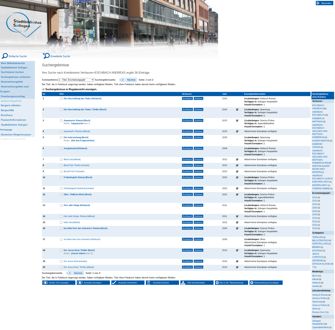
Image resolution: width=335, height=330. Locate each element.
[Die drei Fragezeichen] (82, 140)
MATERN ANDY (319, 185)
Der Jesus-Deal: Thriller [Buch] (79, 250)
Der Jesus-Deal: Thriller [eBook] (79, 267)
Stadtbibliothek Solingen (14, 67)
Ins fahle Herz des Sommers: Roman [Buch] (85, 228)
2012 (314, 204)
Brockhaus (7, 115)
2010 (314, 218)
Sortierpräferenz (50, 79)
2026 (314, 214)
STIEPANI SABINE (321, 188)
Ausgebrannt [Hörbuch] (75, 148)
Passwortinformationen (13, 119)
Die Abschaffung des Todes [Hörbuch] (82, 98)
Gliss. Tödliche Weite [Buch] (77, 194)
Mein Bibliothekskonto (13, 63)
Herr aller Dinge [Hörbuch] (77, 205)
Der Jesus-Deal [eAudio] (75, 261)
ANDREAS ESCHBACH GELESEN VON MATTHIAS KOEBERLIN (319, 131)
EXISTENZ (317, 250)
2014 (314, 197)
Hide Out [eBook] (72, 222)
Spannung (317, 302)
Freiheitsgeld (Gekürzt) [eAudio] (79, 188)
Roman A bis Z (319, 312)
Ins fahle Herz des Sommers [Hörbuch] (82, 239)
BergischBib (7, 110)
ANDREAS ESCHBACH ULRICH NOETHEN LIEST (322, 178)
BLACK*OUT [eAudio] (74, 171)
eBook (315, 279)
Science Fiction (319, 298)
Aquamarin (76, 123)
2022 (314, 201)
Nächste (131, 80)
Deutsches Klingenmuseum (16, 134)
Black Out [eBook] (72, 159)
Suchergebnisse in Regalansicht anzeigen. (71, 89)
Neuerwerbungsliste (12, 81)
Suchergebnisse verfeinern (16, 77)
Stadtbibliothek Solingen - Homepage (14, 127)
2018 (314, 228)
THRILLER (317, 237)
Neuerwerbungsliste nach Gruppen (14, 89)
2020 (314, 208)
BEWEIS (316, 247)
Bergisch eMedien (11, 105)
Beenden (327, 3)
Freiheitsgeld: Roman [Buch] (78, 177)
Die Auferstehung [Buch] (76, 137)
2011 (314, 221)
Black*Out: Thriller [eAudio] (76, 165)
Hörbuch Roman (320, 295)
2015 (314, 225)
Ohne (315, 309)
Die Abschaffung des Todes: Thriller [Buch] (85, 109)
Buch (314, 276)
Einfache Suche (18, 56)
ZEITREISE (317, 260)
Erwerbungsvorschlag (13, 96)
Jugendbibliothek (320, 327)
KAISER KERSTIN (321, 141)
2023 (314, 211)
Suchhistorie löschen (12, 72)
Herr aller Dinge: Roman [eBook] (79, 216)
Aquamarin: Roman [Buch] (77, 120)
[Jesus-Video (77, 253)
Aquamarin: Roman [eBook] (77, 131)
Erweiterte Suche (60, 56)
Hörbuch (316, 283)
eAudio (315, 286)
